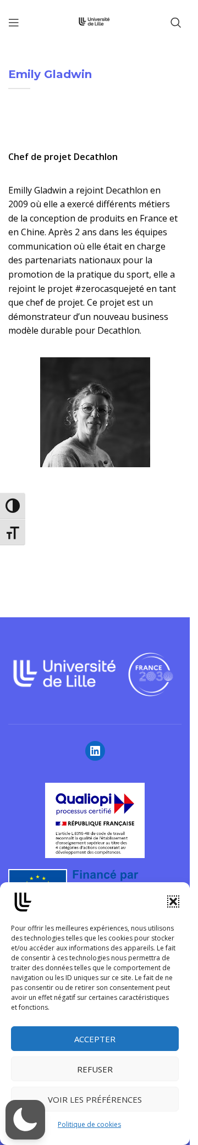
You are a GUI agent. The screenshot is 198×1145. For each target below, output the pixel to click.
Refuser (95, 1069)
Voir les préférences (95, 1099)
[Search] (176, 23)
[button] (173, 901)
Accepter (95, 1038)
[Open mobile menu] (14, 23)
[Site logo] (94, 21)
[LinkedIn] (95, 751)
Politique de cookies (89, 1124)
